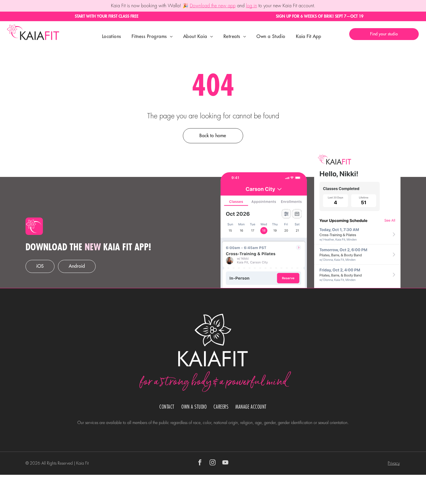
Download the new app (213, 5)
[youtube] (225, 463)
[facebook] (200, 463)
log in (251, 5)
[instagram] (212, 463)
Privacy (394, 463)
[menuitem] (111, 36)
